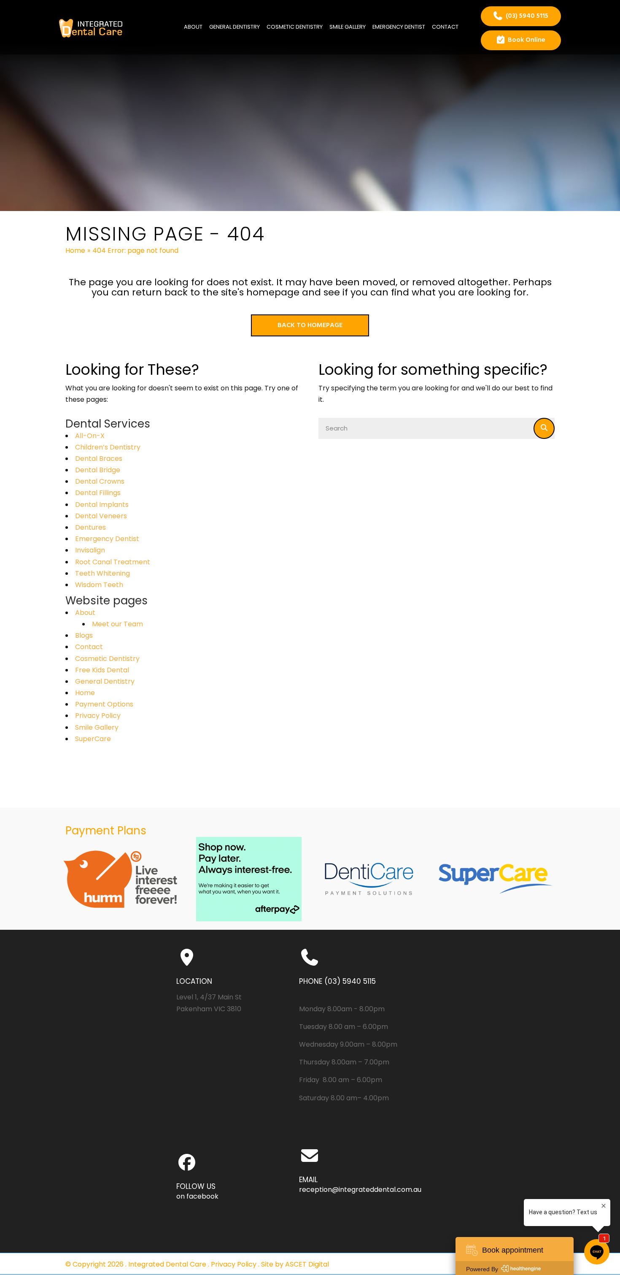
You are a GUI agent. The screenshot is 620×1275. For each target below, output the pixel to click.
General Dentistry (105, 681)
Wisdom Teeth (99, 585)
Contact (89, 647)
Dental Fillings (98, 493)
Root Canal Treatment (112, 562)
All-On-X (90, 436)
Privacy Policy (98, 715)
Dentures (90, 527)
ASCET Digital (307, 1264)
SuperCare (93, 739)
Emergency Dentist (107, 539)
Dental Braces (98, 458)
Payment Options (104, 704)
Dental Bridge (97, 470)
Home (75, 250)
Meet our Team (117, 624)
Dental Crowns (99, 481)
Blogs (84, 635)
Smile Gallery (97, 727)
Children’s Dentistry (107, 447)
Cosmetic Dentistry (107, 658)
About (85, 612)
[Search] (544, 428)
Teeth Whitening (102, 573)
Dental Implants (102, 504)
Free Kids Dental (102, 670)
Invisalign (90, 550)
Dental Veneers (101, 516)
